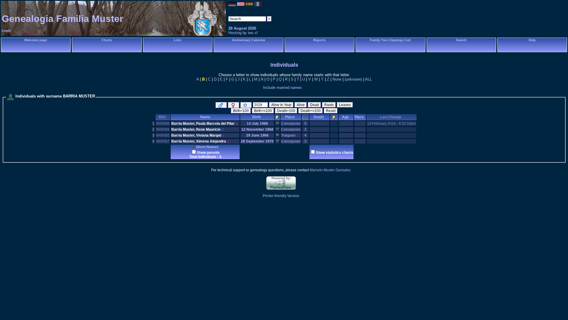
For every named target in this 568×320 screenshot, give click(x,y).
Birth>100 (241, 111)
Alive (301, 105)
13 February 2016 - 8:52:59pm (391, 123)
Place (290, 117)
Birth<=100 (263, 111)
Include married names (282, 87)
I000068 (163, 123)
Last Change (390, 117)
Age (345, 117)
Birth (256, 117)
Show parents (208, 153)
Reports (319, 40)
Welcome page (35, 40)
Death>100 (286, 111)
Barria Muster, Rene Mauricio (195, 129)
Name (205, 117)
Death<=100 (311, 111)
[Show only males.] (221, 105)
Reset (330, 111)
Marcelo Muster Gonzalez (330, 170)
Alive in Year (281, 105)
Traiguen (288, 135)
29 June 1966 (257, 135)
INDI (162, 117)
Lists (177, 40)
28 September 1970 (257, 141)
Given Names (207, 147)
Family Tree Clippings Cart (390, 40)
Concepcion (291, 123)
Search (461, 40)
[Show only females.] (233, 105)
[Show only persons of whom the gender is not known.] (246, 105)
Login (6, 30)
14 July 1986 (257, 123)
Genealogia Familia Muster (62, 18)
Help (532, 40)
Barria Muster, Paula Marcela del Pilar (203, 123)
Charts (106, 40)
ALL (368, 79)
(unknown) (353, 79)
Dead (314, 105)
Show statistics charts (334, 153)
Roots (329, 105)
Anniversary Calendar (248, 40)
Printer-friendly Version (281, 196)
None (337, 79)
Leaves (345, 105)
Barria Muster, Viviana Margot (196, 135)
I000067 (163, 141)
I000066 (163, 129)
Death (319, 117)
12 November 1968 (257, 129)
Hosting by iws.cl (243, 33)
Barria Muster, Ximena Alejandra (198, 141)
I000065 (163, 135)
